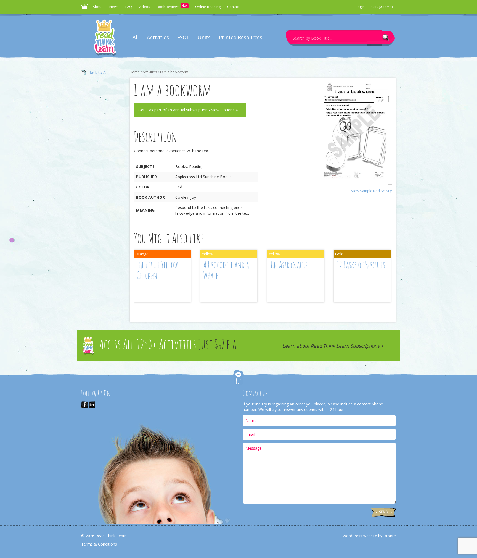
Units (204, 37)
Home (135, 71)
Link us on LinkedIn (92, 404)
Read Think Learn (85, 8)
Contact (233, 6)
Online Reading (208, 6)
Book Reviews (172, 6)
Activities (158, 37)
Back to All (97, 72)
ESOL (183, 37)
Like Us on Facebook (84, 404)
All (135, 37)
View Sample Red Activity (371, 190)
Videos (144, 6)
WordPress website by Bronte (369, 535)
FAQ (128, 6)
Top (238, 378)
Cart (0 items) (382, 6)
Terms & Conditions (99, 544)
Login (360, 6)
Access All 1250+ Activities (169, 345)
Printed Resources (240, 37)
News (114, 6)
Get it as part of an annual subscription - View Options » (188, 109)
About (98, 6)
